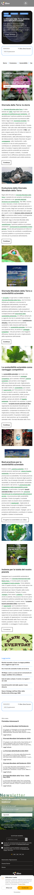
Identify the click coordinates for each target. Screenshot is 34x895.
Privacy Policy (21, 884)
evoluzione (13, 63)
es (23, 854)
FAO (25, 130)
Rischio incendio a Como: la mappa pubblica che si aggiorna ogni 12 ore (16, 663)
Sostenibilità (23, 63)
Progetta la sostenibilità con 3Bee (15, 520)
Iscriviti (8, 86)
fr (20, 854)
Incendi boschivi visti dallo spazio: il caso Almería (15, 686)
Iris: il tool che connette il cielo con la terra (15, 668)
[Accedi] (25, 3)
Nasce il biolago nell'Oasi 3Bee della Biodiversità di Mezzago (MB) (13, 692)
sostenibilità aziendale (11, 374)
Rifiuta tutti (9, 887)
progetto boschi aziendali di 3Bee (20, 403)
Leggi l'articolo (10, 34)
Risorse (4, 867)
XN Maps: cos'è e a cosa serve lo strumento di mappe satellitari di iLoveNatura (16, 674)
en (14, 854)
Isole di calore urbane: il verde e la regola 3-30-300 (16, 680)
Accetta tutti (25, 887)
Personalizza (17, 892)
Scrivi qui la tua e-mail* (10, 80)
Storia (5, 63)
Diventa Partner (6, 863)
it (11, 854)
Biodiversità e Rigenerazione (9, 859)
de (17, 854)
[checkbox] (4, 91)
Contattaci (7, 629)
